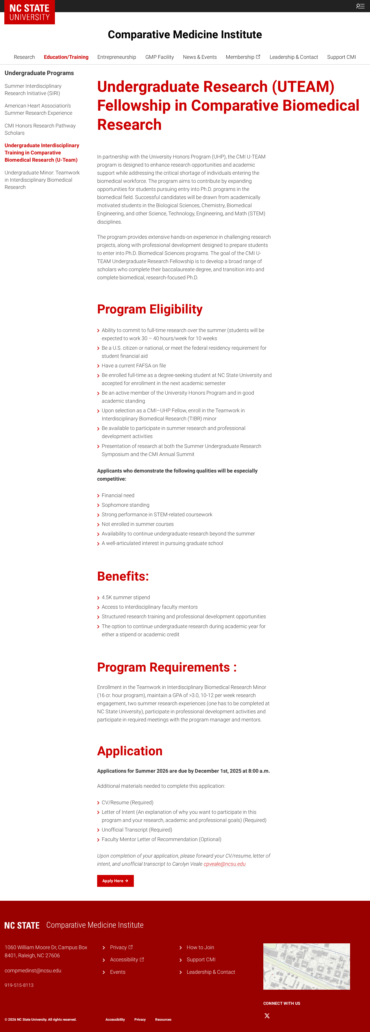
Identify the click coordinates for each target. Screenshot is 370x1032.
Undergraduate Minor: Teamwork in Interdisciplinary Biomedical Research (42, 179)
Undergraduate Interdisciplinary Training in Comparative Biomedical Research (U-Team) (42, 152)
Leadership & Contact (294, 57)
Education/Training (66, 57)
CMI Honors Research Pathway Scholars (40, 129)
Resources (163, 1020)
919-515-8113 (19, 985)
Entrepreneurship (116, 57)
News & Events (200, 57)
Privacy (140, 1020)
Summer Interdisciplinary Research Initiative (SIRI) (33, 89)
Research (24, 57)
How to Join (200, 947)
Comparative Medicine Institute (185, 34)
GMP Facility (159, 57)
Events (117, 972)
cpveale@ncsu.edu (225, 864)
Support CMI (341, 57)
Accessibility (115, 1020)
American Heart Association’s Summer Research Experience (38, 109)
